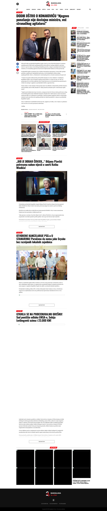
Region (48, 9)
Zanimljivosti (72, 9)
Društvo (44, 9)
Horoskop (79, 9)
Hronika (38, 9)
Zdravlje (61, 9)
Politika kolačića (62, 503)
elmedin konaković (33, 109)
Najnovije (28, 9)
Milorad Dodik (41, 109)
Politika (66, 9)
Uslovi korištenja (44, 503)
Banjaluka (34, 9)
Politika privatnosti (54, 503)
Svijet (57, 9)
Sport (53, 9)
